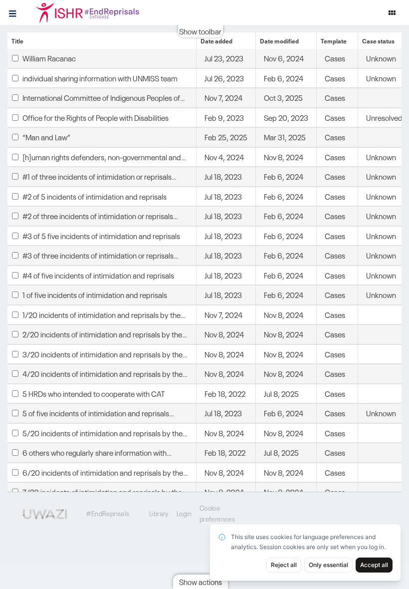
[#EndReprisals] (99, 12)
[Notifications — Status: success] (392, 12)
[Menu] (12, 12)
